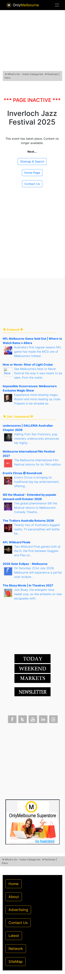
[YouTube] (32, 718)
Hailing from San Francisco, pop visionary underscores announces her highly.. (36, 438)
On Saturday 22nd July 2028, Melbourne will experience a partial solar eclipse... (38, 572)
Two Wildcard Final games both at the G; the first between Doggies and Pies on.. (37, 551)
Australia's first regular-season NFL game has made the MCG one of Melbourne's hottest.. (38, 351)
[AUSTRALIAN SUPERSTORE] (32, 821)
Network (15, 948)
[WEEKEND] (32, 678)
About (13, 897)
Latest (13, 935)
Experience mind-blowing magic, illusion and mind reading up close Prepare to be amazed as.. (37, 399)
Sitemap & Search (32, 161)
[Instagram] (42, 718)
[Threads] (53, 718)
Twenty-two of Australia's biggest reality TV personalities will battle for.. (37, 529)
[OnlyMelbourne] (8, 5)
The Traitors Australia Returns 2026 (28, 520)
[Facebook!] (12, 718)
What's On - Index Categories (25, 74)
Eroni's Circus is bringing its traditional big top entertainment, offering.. (36, 482)
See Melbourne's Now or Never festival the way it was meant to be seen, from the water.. (38, 373)
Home (13, 884)
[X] (22, 718)
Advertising (18, 910)
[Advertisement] (32, 41)
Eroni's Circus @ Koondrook (22, 473)
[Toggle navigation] (57, 5)
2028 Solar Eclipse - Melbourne (25, 564)
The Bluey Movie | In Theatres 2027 (28, 585)
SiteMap (15, 961)
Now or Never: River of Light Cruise (28, 364)
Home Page (32, 172)
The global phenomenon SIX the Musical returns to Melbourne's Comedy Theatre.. (35, 507)
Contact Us (32, 184)
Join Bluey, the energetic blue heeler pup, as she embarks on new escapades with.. (38, 594)
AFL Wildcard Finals (16, 542)
